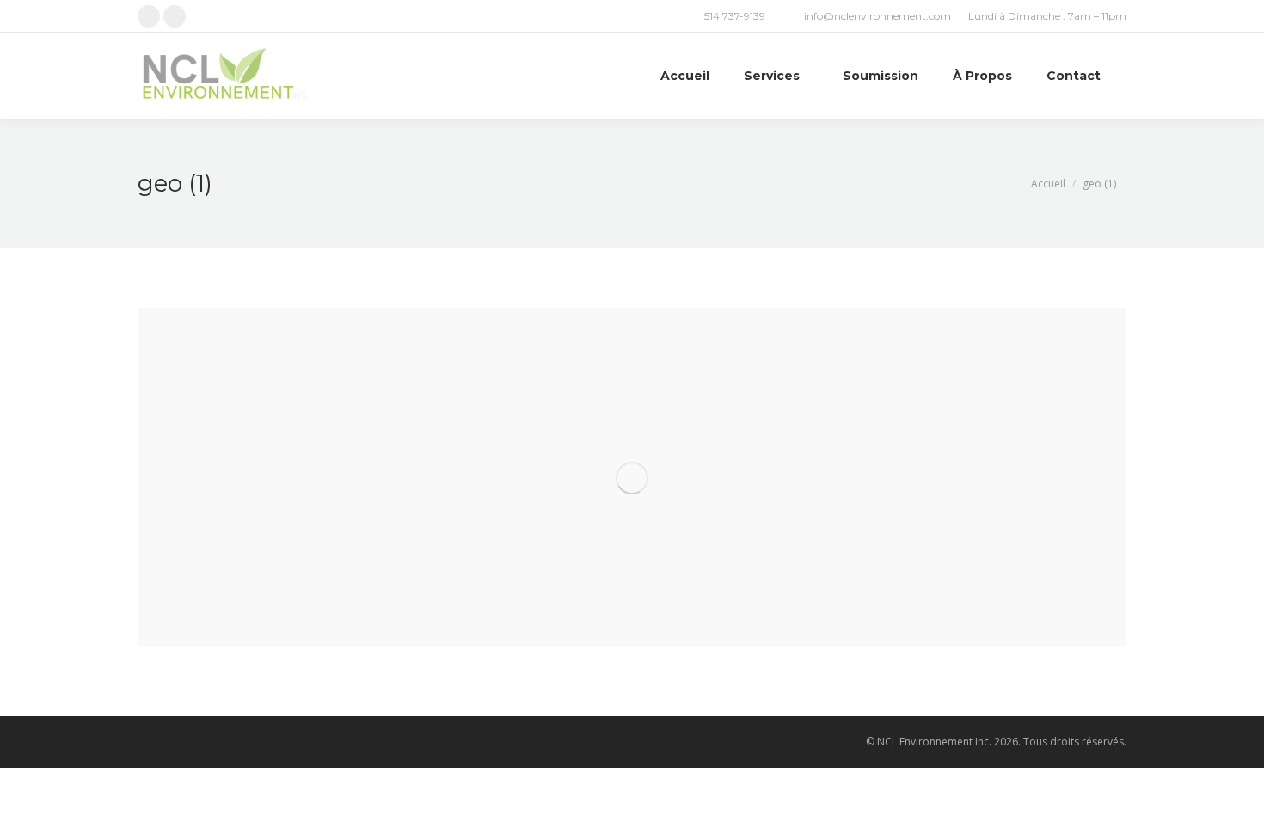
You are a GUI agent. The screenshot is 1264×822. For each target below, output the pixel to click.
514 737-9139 (734, 15)
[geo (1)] (632, 477)
